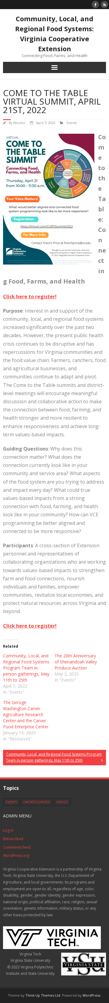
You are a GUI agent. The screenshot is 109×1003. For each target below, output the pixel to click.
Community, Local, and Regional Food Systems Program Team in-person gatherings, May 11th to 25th (26, 668)
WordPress (91, 995)
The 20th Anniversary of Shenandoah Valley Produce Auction (75, 662)
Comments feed (17, 847)
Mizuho (19, 122)
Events (72, 122)
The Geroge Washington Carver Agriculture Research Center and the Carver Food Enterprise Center (25, 714)
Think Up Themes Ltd (42, 995)
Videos (62, 802)
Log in (8, 830)
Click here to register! (30, 296)
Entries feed (13, 838)
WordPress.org (16, 855)
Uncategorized (36, 802)
